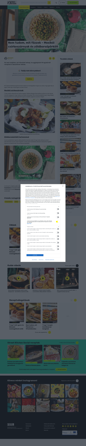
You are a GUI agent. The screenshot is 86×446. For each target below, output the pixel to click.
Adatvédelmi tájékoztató (49, 259)
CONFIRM (35, 255)
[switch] (57, 209)
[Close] (63, 186)
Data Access (41, 259)
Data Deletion (34, 259)
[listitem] (43, 206)
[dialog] (43, 223)
